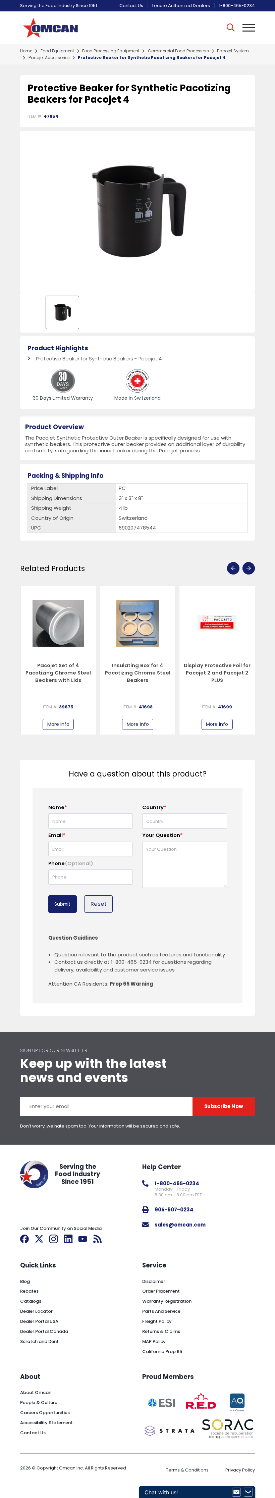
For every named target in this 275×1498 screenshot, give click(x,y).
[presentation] (233, 568)
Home (26, 51)
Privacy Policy (240, 1470)
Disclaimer (153, 1281)
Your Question (162, 835)
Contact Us (131, 5)
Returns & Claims (161, 1331)
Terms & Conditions (187, 1470)
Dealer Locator (36, 1311)
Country (154, 807)
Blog (25, 1281)
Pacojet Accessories (49, 57)
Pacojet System (233, 51)
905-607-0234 (174, 1209)
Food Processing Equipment (111, 51)
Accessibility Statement (46, 1422)
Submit (62, 904)
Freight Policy (157, 1321)
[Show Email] (236, 1492)
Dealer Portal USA (39, 1321)
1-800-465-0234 (237, 5)
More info (58, 724)
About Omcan (35, 1392)
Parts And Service (161, 1311)
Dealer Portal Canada (44, 1331)
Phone (70, 863)
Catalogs (30, 1301)
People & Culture (38, 1402)
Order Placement (161, 1291)
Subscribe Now (223, 1106)
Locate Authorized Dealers (181, 5)
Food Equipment (57, 51)
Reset (99, 904)
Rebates (29, 1291)
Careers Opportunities (45, 1412)
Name (57, 807)
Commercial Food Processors (178, 51)
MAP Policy (154, 1341)
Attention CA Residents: (100, 983)
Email (56, 835)
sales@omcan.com (180, 1224)
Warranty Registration (166, 1301)
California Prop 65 (162, 1351)
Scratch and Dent (39, 1341)
